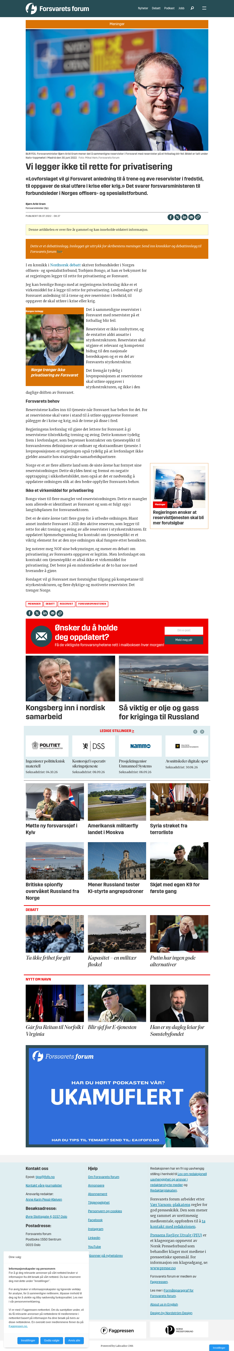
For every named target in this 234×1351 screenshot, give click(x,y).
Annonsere (96, 1185)
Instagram (95, 1229)
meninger (34, 604)
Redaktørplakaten (163, 1190)
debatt (50, 604)
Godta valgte (51, 1340)
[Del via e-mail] (191, 216)
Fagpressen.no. (18, 1326)
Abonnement (97, 1194)
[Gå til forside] (57, 8)
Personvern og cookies (105, 1211)
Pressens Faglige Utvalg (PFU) (176, 1235)
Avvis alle (74, 1340)
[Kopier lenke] (198, 217)
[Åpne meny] (204, 8)
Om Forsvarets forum (103, 1177)
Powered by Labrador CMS (117, 1345)
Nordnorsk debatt (65, 265)
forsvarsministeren (92, 604)
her (59, 251)
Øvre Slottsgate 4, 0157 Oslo (46, 1217)
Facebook (95, 1220)
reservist (66, 604)
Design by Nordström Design (171, 1313)
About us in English (164, 1304)
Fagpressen (159, 1282)
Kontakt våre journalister (44, 1185)
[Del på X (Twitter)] (177, 216)
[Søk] (192, 9)
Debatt (156, 8)
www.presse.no (163, 1268)
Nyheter (143, 8)
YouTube (94, 1247)
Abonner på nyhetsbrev (105, 1256)
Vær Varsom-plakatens (170, 1205)
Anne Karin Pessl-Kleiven (44, 1199)
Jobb (181, 8)
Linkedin (94, 1238)
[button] (196, 732)
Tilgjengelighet (99, 1203)
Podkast (169, 8)
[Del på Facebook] (170, 216)
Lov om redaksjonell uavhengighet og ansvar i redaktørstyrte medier (178, 1180)
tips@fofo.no (45, 1177)
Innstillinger (219, 1347)
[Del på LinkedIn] (184, 216)
